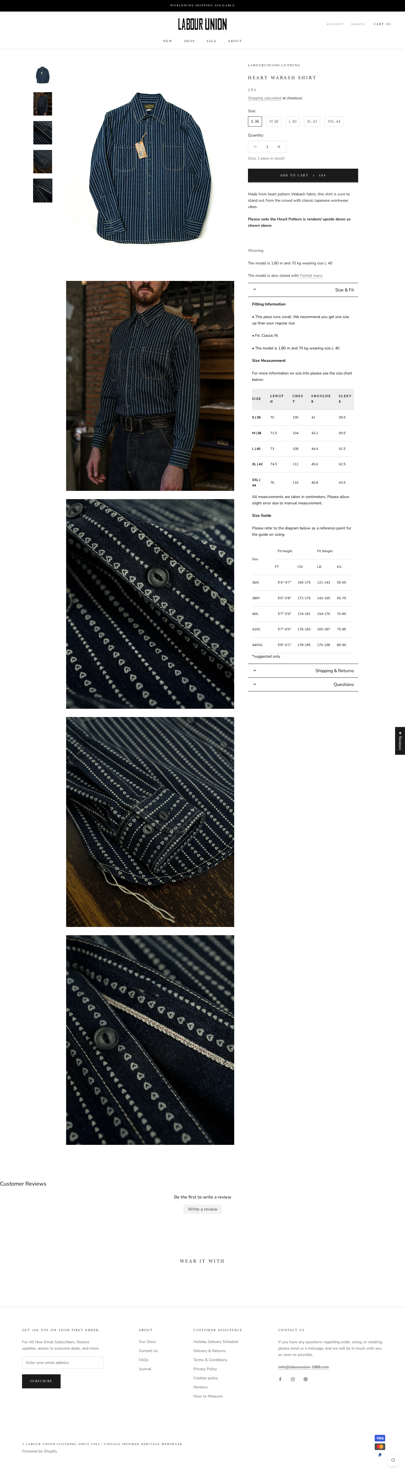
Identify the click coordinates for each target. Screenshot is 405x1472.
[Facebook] (280, 1379)
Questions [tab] (344, 684)
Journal (145, 1369)
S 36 (255, 121)
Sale (212, 41)
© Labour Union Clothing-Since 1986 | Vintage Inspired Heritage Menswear (102, 1444)
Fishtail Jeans (311, 275)
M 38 (273, 121)
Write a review (202, 1209)
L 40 (292, 121)
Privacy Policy (205, 1369)
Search (358, 24)
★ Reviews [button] (400, 740)
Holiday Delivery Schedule (215, 1341)
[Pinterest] (305, 1379)
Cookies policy (205, 1378)
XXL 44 (334, 121)
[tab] (303, 290)
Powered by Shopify (39, 1451)
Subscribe (41, 1381)
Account (335, 24)
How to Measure (207, 1396)
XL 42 (312, 121)
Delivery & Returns (209, 1350)
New (167, 41)
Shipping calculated (264, 98)
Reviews (200, 1387)
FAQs (143, 1359)
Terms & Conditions (210, 1359)
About (235, 41)
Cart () (382, 24)
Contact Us (148, 1350)
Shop (189, 41)
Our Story (147, 1341)
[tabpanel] (303, 480)
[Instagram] (293, 1379)
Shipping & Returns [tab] (334, 670)
